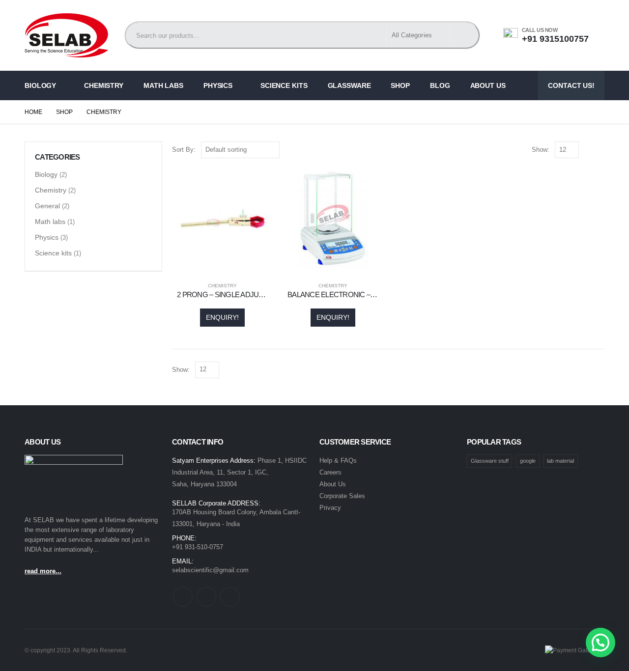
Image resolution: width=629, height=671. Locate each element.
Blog (440, 85)
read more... (43, 571)
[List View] (599, 150)
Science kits (284, 85)
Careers (330, 472)
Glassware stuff (490, 461)
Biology (40, 85)
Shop (400, 85)
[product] (222, 218)
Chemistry (103, 85)
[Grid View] (588, 150)
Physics (217, 85)
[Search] (464, 33)
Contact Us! (571, 85)
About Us (488, 85)
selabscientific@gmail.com (210, 570)
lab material (560, 461)
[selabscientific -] (66, 35)
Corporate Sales (342, 496)
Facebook (183, 597)
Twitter (206, 597)
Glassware (349, 85)
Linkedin (230, 597)
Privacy (330, 507)
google (528, 461)
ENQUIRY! (222, 317)
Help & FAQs (338, 460)
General (47, 206)
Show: (540, 149)
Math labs (163, 85)
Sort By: (184, 149)
